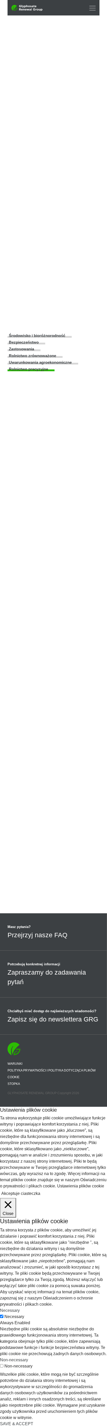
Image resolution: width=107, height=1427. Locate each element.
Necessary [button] (10, 1310)
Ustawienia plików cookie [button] (80, 1186)
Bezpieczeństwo (24, 342)
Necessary (14, 1316)
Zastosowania (21, 349)
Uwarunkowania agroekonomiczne (40, 362)
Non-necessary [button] (14, 1360)
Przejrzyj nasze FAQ (37, 935)
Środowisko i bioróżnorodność (37, 335)
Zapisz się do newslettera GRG (53, 1019)
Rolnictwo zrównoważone (32, 355)
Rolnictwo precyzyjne (28, 369)
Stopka (14, 1084)
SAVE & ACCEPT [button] (16, 1424)
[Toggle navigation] (91, 7)
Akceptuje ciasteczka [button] (20, 1193)
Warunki (15, 1064)
